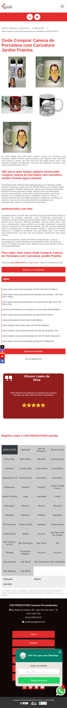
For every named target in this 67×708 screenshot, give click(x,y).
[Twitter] (36, 687)
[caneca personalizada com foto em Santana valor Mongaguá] (17, 104)
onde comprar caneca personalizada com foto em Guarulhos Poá (30, 331)
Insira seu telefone (39, 666)
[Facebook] (30, 687)
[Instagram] (24, 687)
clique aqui (33, 263)
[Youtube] (42, 687)
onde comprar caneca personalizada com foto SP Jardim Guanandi (31, 336)
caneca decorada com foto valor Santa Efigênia (23, 320)
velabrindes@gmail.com (34, 622)
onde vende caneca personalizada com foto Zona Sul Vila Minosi (30, 289)
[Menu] (62, 6)
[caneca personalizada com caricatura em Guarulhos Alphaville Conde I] (49, 72)
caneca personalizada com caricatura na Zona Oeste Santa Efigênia (31, 309)
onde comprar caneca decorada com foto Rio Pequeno (26, 325)
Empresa (33, 643)
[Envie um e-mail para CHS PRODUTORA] (37, 17)
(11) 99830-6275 (18, 263)
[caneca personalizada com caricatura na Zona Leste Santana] (17, 137)
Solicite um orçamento (34, 269)
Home (33, 634)
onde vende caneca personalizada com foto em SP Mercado (28, 341)
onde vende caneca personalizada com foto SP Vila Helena (28, 315)
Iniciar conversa (39, 680)
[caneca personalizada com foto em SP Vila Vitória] (17, 72)
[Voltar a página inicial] (7, 6)
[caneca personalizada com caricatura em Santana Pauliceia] (49, 104)
